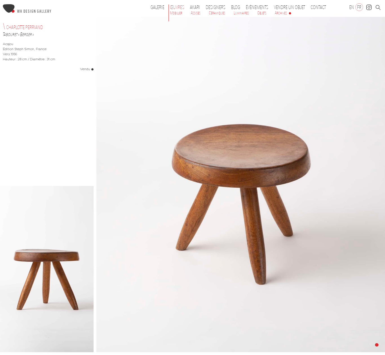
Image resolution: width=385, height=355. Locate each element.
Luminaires (241, 13)
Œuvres (177, 7)
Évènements (257, 7)
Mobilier (176, 13)
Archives (281, 13)
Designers (215, 7)
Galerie (157, 7)
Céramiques (217, 13)
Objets (261, 13)
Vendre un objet (289, 7)
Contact (318, 7)
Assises (195, 13)
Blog (235, 7)
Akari (195, 7)
